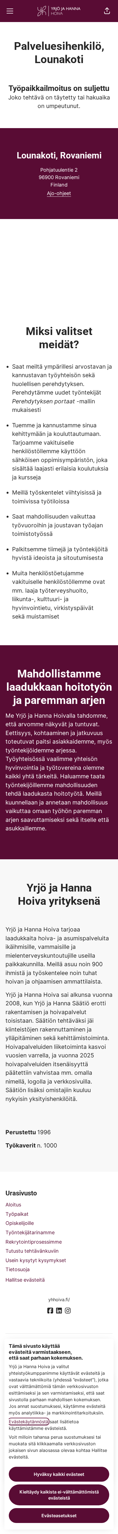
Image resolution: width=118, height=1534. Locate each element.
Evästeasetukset (59, 1515)
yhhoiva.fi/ (59, 1299)
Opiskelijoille (19, 1223)
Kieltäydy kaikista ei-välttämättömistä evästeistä (59, 1495)
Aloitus (13, 1205)
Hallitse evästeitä (25, 1280)
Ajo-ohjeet (59, 193)
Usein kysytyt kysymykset (35, 1260)
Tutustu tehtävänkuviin (32, 1251)
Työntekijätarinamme (30, 1232)
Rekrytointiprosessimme (33, 1242)
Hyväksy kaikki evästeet (59, 1474)
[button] (107, 11)
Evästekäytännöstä (28, 1421)
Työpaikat (17, 1214)
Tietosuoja (17, 1269)
